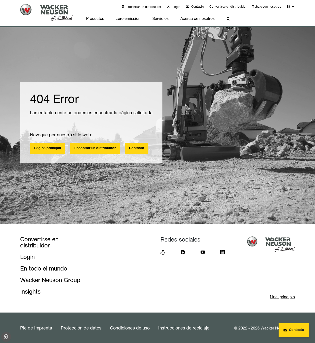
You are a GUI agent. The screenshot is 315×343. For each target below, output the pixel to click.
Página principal (47, 148)
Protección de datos (81, 327)
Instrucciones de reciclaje (183, 327)
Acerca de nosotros (197, 18)
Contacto (197, 6)
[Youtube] (203, 251)
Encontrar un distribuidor (143, 7)
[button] (290, 8)
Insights (30, 291)
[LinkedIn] (222, 251)
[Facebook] (183, 251)
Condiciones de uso (130, 327)
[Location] (162, 251)
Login (176, 7)
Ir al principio (283, 296)
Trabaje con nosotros (266, 6)
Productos (95, 18)
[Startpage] (50, 12)
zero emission (128, 18)
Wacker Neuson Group (50, 280)
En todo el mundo (43, 268)
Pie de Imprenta (36, 327)
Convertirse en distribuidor (228, 6)
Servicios (160, 18)
